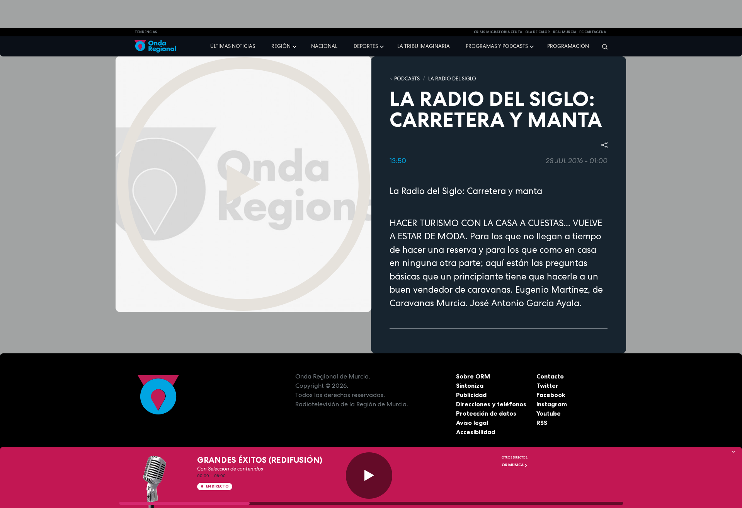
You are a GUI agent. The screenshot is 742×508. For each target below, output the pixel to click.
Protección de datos (486, 413)
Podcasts (407, 78)
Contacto (550, 376)
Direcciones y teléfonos (491, 404)
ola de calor (537, 32)
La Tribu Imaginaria (423, 46)
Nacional (324, 46)
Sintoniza (469, 385)
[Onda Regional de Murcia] (155, 46)
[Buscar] (602, 46)
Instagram (551, 404)
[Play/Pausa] (369, 475)
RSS (541, 422)
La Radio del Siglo (452, 78)
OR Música (513, 464)
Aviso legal (472, 422)
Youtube (548, 413)
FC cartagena (592, 32)
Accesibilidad (475, 432)
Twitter (547, 385)
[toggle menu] (295, 46)
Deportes (366, 46)
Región (281, 46)
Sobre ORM (473, 376)
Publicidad (471, 395)
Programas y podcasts (497, 46)
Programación (568, 46)
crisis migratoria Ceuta (498, 32)
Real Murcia (564, 32)
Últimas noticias (232, 46)
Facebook (550, 395)
